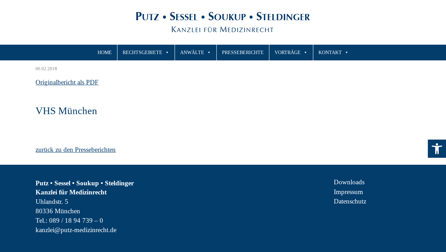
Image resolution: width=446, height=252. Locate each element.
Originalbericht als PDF (67, 82)
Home (105, 52)
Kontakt (330, 52)
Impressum (348, 191)
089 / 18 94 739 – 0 (76, 220)
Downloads (349, 182)
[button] (437, 149)
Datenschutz (350, 201)
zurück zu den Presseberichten (76, 149)
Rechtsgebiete (142, 52)
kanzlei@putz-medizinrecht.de (76, 230)
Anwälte (192, 52)
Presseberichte (243, 52)
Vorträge (288, 52)
